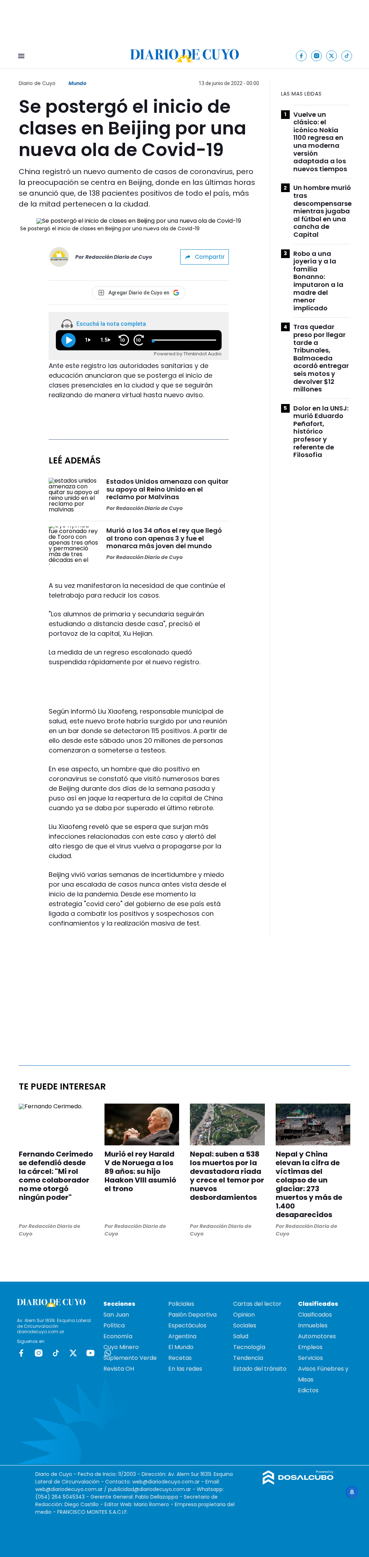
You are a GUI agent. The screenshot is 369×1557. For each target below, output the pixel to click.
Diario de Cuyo (37, 83)
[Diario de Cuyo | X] (331, 55)
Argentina (182, 1336)
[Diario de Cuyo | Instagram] (316, 55)
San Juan (116, 1314)
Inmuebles (313, 1325)
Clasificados (315, 1314)
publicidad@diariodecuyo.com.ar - (152, 1489)
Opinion (244, 1314)
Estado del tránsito (259, 1369)
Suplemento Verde (130, 1358)
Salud (240, 1336)
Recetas (180, 1358)
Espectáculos (187, 1325)
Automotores (317, 1336)
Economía (117, 1336)
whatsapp (107, 1353)
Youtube (90, 1353)
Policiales (181, 1304)
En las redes (185, 1369)
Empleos (310, 1347)
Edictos (308, 1390)
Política (114, 1325)
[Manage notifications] (352, 1492)
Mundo (77, 83)
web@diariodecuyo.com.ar (166, 1481)
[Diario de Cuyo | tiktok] (347, 55)
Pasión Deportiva (192, 1314)
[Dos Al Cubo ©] (298, 1482)
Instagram (38, 1353)
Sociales (244, 1325)
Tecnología (249, 1347)
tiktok (56, 1353)
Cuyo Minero (121, 1347)
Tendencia (248, 1358)
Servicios (310, 1358)
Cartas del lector (257, 1304)
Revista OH (118, 1369)
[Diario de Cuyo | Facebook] (301, 55)
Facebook (21, 1353)
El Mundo (181, 1347)
